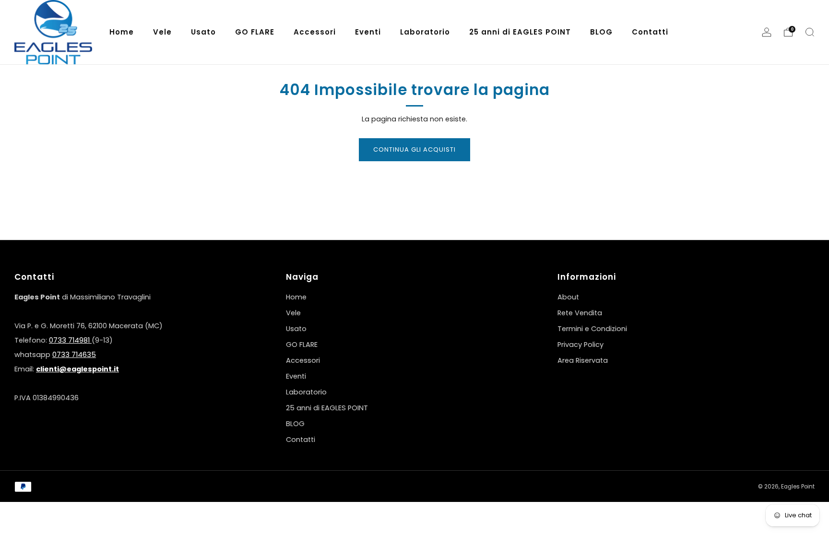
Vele (293, 313)
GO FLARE (302, 344)
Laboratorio (306, 392)
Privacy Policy (580, 344)
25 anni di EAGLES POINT (327, 408)
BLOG (295, 424)
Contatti (300, 439)
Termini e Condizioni (592, 329)
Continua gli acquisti (414, 149)
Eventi (296, 376)
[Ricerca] (810, 32)
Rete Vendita (579, 313)
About (568, 297)
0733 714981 (70, 340)
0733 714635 (74, 354)
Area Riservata (582, 360)
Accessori (303, 360)
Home (296, 297)
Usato (296, 329)
